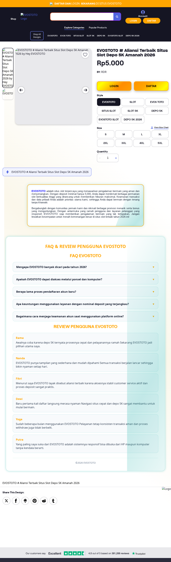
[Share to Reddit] (44, 500)
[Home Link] (32, 16)
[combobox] (82, 16)
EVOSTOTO (39, 191)
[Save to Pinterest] (35, 500)
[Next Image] (85, 90)
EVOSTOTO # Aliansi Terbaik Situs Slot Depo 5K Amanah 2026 (41, 483)
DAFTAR (151, 20)
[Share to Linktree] (25, 500)
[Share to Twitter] (7, 500)
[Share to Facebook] (16, 500)
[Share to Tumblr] (53, 500)
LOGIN (133, 20)
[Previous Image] (21, 90)
